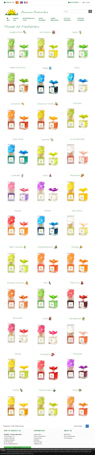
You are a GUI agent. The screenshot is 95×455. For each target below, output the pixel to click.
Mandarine (75, 175)
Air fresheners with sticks (29, 19)
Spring (18, 353)
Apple (75, 32)
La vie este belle (77, 139)
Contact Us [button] (18, 448)
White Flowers (45, 390)
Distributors (67, 434)
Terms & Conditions (39, 436)
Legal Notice (37, 434)
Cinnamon (16, 103)
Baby (45, 68)
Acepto (3, 450)
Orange (75, 247)
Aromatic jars (16, 19)
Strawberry (45, 354)
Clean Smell (17, 139)
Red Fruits (75, 282)
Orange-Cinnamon (16, 282)
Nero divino (77, 210)
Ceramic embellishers (54, 19)
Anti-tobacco (45, 32)
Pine (45, 282)
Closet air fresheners (67, 19)
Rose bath (18, 318)
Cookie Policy (38, 438)
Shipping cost (38, 444)
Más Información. (29, 453)
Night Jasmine (16, 247)
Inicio (8, 20)
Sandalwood (75, 318)
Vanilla (16, 390)
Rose (45, 318)
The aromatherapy (69, 436)
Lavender (16, 175)
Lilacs (45, 175)
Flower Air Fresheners (80, 19)
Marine (47, 210)
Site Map (36, 440)
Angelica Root (16, 32)
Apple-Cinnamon (18, 67)
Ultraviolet (77, 353)
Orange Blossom (45, 247)
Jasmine (45, 139)
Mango (17, 210)
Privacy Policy (38, 442)
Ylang (75, 390)
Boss (77, 67)
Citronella (77, 103)
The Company (68, 438)
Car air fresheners (42, 19)
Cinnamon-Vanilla (45, 103)
